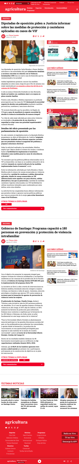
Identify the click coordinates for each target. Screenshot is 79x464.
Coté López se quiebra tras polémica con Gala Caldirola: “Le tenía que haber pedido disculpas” (67, 82)
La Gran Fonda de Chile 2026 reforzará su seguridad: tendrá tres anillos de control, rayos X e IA (49, 404)
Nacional (6, 223)
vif (6, 204)
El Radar (41, 438)
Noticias (30, 8)
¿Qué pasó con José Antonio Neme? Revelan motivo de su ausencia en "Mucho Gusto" (57, 74)
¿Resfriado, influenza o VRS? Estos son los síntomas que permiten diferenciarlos (67, 99)
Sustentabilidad (61, 8)
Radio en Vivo (35, 4)
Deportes (39, 8)
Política (6, 18)
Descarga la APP (36, 2)
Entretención (49, 8)
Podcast (61, 2)
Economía (27, 438)
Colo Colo (12, 435)
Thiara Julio (13, 240)
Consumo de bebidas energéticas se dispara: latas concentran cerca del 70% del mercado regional (29, 404)
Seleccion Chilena (12, 438)
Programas (30, 10)
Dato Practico (27, 435)
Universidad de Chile (12, 440)
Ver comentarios (10, 208)
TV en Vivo (70, 2)
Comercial (26, 448)
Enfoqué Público (41, 440)
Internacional (27, 440)
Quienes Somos (10, 448)
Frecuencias (46, 4)
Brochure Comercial (50, 2)
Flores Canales (14, 35)
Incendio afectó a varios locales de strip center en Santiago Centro (10, 402)
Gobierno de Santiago (9, 360)
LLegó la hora (41, 435)
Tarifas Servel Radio (26, 451)
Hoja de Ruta (41, 443)
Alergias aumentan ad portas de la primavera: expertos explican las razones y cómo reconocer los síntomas (68, 404)
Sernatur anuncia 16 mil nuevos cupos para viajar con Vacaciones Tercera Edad (57, 91)
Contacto (10, 451)
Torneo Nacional (12, 443)
